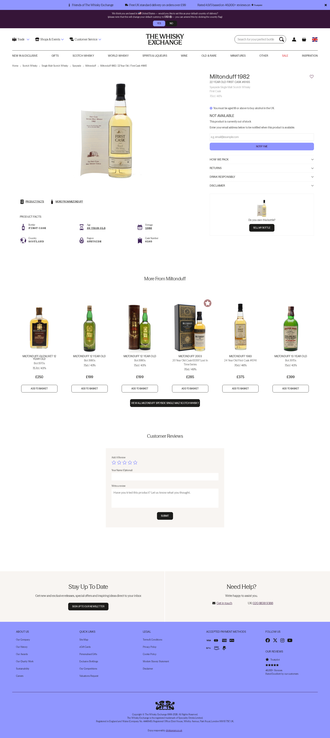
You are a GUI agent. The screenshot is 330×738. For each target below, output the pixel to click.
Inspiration (310, 55)
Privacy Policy (149, 646)
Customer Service (86, 39)
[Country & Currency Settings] (315, 39)
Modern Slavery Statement (156, 661)
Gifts (55, 55)
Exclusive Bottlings (88, 661)
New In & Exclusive (25, 55)
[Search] (282, 39)
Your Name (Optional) (122, 470)
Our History (22, 646)
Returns (216, 168)
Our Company (23, 639)
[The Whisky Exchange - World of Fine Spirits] (165, 39)
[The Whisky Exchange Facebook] (267, 640)
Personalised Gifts (88, 654)
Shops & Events (50, 39)
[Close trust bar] (325, 5)
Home (15, 65)
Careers (19, 675)
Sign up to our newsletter (88, 606)
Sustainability (22, 668)
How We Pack (219, 159)
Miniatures (238, 55)
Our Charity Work (24, 661)
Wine (184, 55)
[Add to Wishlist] (312, 77)
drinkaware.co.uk (174, 730)
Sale (285, 55)
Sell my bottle (262, 227)
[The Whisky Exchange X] (275, 640)
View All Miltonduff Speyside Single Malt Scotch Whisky (165, 403)
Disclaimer (217, 185)
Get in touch (224, 603)
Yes (159, 23)
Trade (20, 39)
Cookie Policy (149, 654)
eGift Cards (85, 646)
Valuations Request (88, 675)
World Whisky (118, 55)
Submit (165, 515)
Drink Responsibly (222, 176)
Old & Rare (209, 55)
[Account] (294, 39)
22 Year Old (96, 228)
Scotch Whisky (83, 55)
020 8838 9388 (263, 603)
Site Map (83, 639)
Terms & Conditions (152, 639)
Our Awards (22, 654)
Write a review (118, 485)
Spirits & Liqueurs (154, 55)
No (171, 23)
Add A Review (118, 457)
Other (263, 55)
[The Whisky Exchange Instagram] (282, 640)
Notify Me (262, 146)
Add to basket (39, 388)
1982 (148, 228)
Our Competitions (88, 668)
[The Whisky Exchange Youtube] (289, 640)
